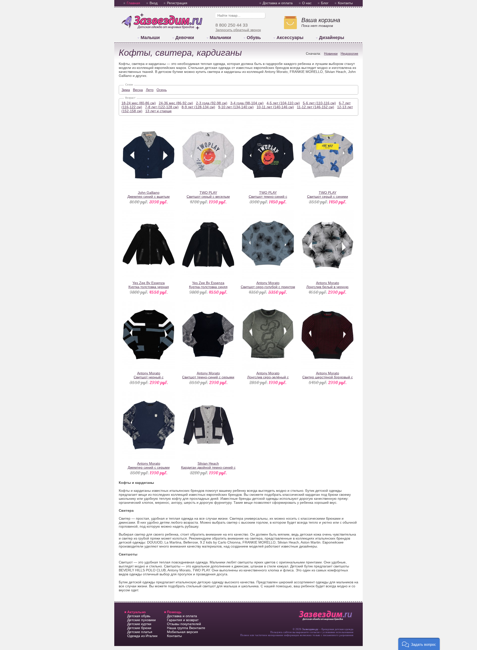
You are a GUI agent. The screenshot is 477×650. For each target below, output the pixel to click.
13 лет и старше (158, 111)
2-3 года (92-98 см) (211, 103)
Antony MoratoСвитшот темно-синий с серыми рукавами (208, 377)
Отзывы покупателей (184, 624)
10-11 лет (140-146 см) (275, 107)
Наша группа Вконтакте (186, 628)
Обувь (254, 37)
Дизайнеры (331, 37)
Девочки (184, 37)
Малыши (150, 37)
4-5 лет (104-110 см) (283, 103)
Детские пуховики (141, 620)
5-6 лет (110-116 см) (319, 103)
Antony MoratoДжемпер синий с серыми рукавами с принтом (149, 467)
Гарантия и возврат (183, 620)
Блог (324, 3)
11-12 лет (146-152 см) (315, 107)
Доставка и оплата (278, 3)
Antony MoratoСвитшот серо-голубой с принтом (268, 285)
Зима (125, 90)
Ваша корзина (320, 20)
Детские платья (139, 632)
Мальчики (220, 37)
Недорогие (349, 53)
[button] (419, 644)
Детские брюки (139, 628)
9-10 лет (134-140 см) (236, 107)
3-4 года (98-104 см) (247, 103)
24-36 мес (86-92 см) (176, 103)
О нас (307, 3)
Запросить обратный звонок (238, 30)
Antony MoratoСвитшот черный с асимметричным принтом (148, 377)
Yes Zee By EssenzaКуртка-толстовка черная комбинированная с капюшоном (148, 287)
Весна (138, 90)
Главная (133, 3)
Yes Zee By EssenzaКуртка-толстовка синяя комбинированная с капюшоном (208, 287)
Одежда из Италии (142, 636)
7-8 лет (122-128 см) (162, 107)
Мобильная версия (182, 632)
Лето (150, 90)
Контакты (345, 3)
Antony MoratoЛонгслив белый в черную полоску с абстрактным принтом (327, 287)
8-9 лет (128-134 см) (198, 107)
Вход (154, 3)
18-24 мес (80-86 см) (138, 103)
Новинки (331, 53)
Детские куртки (139, 624)
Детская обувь (138, 616)
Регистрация (177, 3)
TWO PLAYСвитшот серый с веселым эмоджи (208, 196)
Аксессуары (290, 37)
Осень (162, 90)
